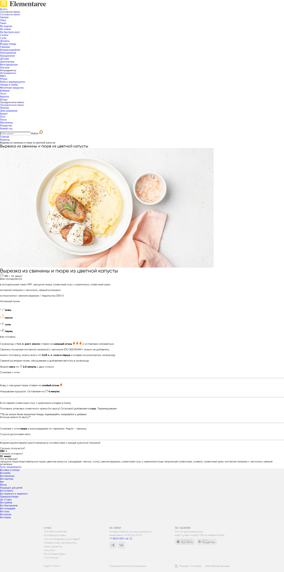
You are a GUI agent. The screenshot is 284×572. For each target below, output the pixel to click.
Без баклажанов (9, 505)
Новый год (6, 128)
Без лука (4, 511)
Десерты (5, 40)
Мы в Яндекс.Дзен (54, 553)
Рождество (6, 125)
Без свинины (7, 475)
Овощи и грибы (9, 84)
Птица (3, 78)
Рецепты (5, 139)
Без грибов (6, 502)
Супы (3, 38)
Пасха (3, 119)
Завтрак (4, 17)
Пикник (4, 107)
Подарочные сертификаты (60, 542)
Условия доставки (55, 535)
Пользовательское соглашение (127, 566)
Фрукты (4, 96)
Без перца (5, 517)
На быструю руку (10, 32)
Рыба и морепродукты (12, 81)
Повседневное (8, 52)
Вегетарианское (9, 64)
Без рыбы (5, 472)
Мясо (3, 75)
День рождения (8, 110)
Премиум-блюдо (9, 496)
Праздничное (7, 55)
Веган (3, 484)
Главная (4, 136)
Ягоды (3, 99)
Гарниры (5, 46)
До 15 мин (6, 499)
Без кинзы (5, 514)
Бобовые (5, 90)
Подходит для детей (11, 487)
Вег (2, 481)
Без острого (6, 490)
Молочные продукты (12, 87)
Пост (3, 116)
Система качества (55, 531)
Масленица (6, 122)
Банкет (4, 113)
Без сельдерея (7, 508)
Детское (4, 58)
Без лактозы (6, 478)
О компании (51, 557)
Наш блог (50, 550)
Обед (3, 20)
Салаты (4, 35)
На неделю (6, 26)
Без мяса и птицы (10, 469)
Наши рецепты (53, 546)
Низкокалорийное (10, 49)
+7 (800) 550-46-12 (120, 538)
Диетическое (7, 61)
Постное (5, 67)
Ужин (3, 23)
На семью (5, 29)
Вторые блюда (8, 43)
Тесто (3, 93)
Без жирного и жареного (14, 493)
